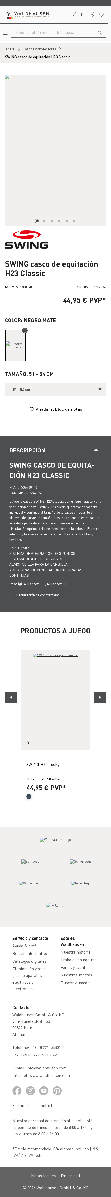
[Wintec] (30, 888)
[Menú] (5, 32)
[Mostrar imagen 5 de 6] (67, 221)
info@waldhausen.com (47, 1067)
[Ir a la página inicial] (27, 14)
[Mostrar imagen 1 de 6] (37, 221)
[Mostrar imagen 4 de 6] (59, 221)
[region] (55, 150)
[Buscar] (99, 32)
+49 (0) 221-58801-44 (40, 1055)
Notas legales (43, 1175)
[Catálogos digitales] (84, 15)
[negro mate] (15, 345)
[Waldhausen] (55, 844)
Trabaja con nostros (79, 959)
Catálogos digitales (29, 961)
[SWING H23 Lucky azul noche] (55, 700)
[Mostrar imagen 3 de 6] (52, 221)
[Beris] (80, 888)
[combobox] (52, 32)
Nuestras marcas (76, 974)
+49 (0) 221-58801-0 (47, 1047)
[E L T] (30, 866)
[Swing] (80, 866)
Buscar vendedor (76, 982)
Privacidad (70, 1175)
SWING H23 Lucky (42, 764)
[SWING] (26, 239)
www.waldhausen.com (49, 1075)
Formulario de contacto (33, 1105)
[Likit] (55, 909)
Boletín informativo (29, 953)
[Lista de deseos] (101, 14)
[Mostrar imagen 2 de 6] (44, 221)
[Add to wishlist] (27, 744)
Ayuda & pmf (24, 945)
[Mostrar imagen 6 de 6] (74, 221)
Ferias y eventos (75, 967)
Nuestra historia (76, 952)
